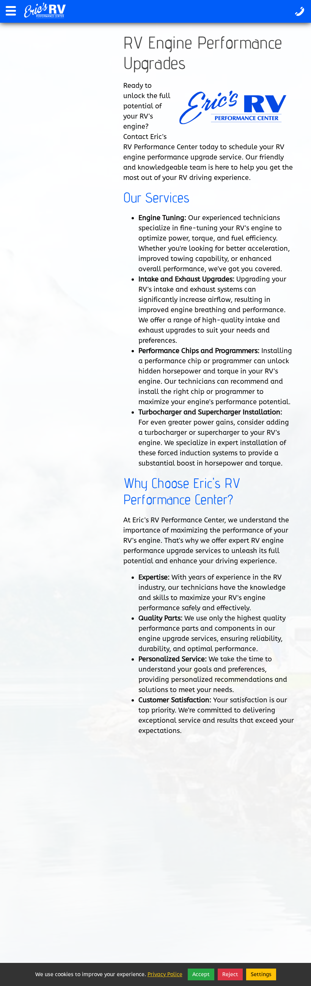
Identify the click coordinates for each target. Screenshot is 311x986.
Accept (201, 974)
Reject (230, 974)
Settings (261, 974)
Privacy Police (165, 974)
